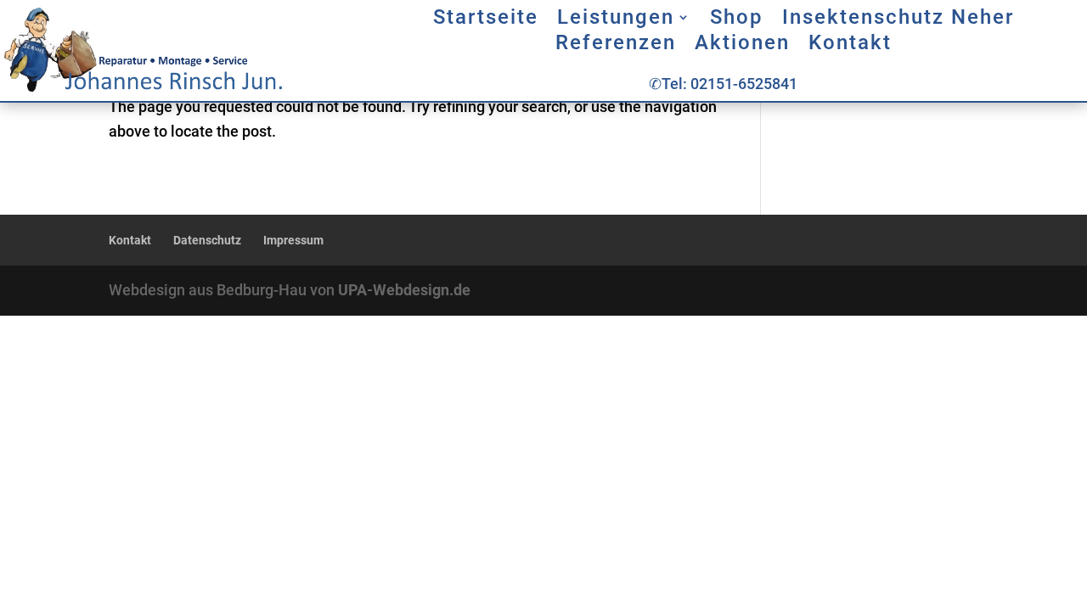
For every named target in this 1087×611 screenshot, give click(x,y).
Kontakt (850, 45)
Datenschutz (207, 240)
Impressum (293, 240)
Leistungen (615, 20)
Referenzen (615, 45)
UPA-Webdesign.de (404, 290)
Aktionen (742, 45)
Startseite (485, 20)
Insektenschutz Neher (898, 20)
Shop (736, 20)
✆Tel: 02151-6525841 (723, 83)
